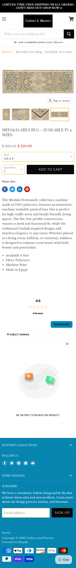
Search (6, 532)
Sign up (62, 512)
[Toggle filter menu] (67, 343)
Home (6, 52)
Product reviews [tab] (18, 334)
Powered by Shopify (15, 542)
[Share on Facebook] (5, 189)
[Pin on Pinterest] (27, 189)
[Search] (69, 33)
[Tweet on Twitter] (12, 189)
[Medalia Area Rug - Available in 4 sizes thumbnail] (6, 114)
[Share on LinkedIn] (20, 189)
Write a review (61, 324)
